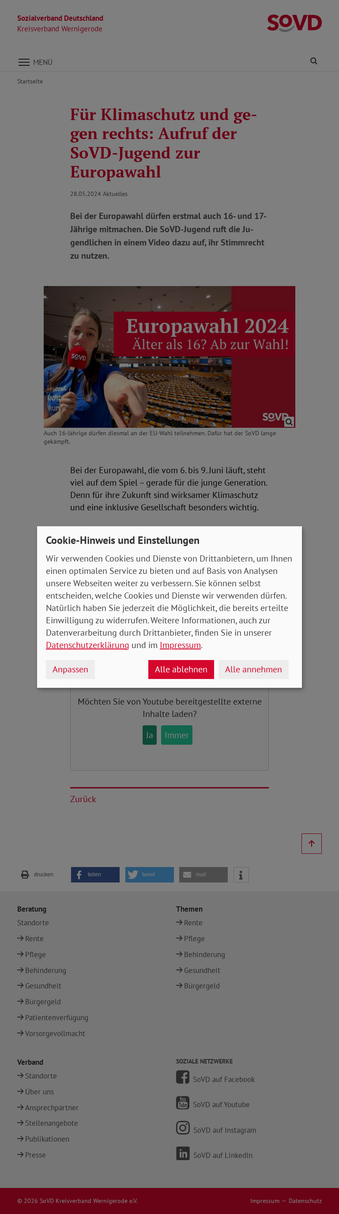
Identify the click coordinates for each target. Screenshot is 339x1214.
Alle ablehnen (181, 669)
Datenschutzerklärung (87, 645)
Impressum (180, 645)
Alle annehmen (253, 669)
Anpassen (70, 669)
